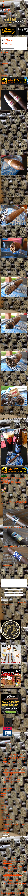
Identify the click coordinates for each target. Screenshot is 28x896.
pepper (11, 482)
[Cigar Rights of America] (7, 736)
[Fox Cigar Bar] (11, 664)
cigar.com (14, 477)
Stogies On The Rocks (6, 814)
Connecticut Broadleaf (14, 892)
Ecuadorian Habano (20, 891)
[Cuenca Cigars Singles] (11, 688)
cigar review (3, 889)
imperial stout (15, 893)
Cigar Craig (3, 795)
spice (8, 483)
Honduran (22, 892)
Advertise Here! (7, 742)
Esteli (9, 892)
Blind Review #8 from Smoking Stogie (18, 501)
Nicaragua (4, 891)
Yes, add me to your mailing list (9, 597)
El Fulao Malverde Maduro (16, 754)
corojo (4, 894)
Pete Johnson (8, 893)
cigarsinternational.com (11, 478)
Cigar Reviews (6, 9)
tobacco (25, 893)
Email (2, 592)
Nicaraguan (7, 482)
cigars (7, 894)
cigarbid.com (19, 477)
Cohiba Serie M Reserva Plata (10, 546)
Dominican (14, 891)
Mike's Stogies (4, 807)
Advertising (9, 15)
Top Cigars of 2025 (7, 778)
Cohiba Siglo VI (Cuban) (12, 755)
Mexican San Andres (11, 894)
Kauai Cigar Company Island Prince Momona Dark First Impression (14, 758)
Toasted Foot (3, 822)
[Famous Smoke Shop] (11, 713)
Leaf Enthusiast (4, 805)
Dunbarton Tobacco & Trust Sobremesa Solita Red (14, 779)
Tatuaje (4, 893)
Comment (3, 577)
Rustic (17, 482)
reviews (14, 482)
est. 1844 (19, 478)
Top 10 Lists (6, 10)
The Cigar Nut (4, 800)
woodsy (19, 893)
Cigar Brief (3, 793)
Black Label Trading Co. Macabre (11, 774)
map (10, 481)
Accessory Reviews (7, 11)
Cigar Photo (3, 802)
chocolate (7, 477)
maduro (7, 481)
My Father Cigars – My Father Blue (11, 781)
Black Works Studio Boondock (10, 777)
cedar (7, 891)
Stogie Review (4, 812)
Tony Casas (5, 63)
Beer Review (20, 889)
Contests (5, 13)
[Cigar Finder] (7, 726)
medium (13, 481)
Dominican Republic (4, 892)
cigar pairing (15, 889)
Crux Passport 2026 (7, 565)
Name (2, 589)
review (2, 894)
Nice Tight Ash (4, 810)
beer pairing (11, 889)
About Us (5, 14)
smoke (5, 483)
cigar (11, 477)
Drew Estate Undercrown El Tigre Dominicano (14, 527)
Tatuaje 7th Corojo (7, 782)
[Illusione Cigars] (11, 639)
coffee (24, 891)
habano (22, 893)
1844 (8, 476)
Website (2, 595)
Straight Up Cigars (5, 817)
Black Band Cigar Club (6, 790)
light (5, 481)
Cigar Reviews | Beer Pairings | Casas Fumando (14, 824)
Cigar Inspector (4, 797)
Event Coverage (7, 827)
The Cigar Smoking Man (6, 819)
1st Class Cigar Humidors (6, 788)
